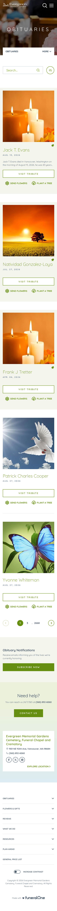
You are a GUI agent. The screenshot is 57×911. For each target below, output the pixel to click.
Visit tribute (28, 173)
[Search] (38, 70)
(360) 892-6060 (44, 702)
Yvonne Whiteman (21, 580)
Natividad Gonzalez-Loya (28, 264)
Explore (38, 766)
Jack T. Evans (16, 150)
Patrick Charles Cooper (25, 476)
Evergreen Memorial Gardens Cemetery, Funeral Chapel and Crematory (28, 740)
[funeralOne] (35, 897)
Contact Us (28, 713)
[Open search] (45, 5)
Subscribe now (28, 667)
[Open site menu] (51, 5)
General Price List (12, 859)
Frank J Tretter (17, 372)
